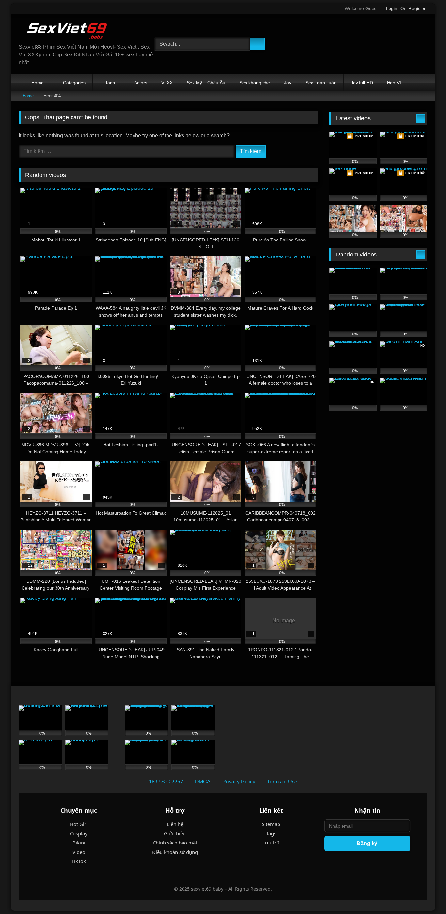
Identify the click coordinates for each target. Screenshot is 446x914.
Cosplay (79, 833)
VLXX (167, 82)
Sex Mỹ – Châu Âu (206, 82)
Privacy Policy (238, 781)
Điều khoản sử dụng (175, 852)
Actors (140, 82)
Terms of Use (282, 781)
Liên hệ (175, 824)
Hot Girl (79, 824)
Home (37, 82)
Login (391, 8)
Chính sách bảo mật (175, 842)
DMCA (203, 781)
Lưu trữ (271, 842)
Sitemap (271, 824)
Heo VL (394, 82)
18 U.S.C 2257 (166, 781)
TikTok (79, 861)
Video (78, 852)
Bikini (78, 842)
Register (417, 8)
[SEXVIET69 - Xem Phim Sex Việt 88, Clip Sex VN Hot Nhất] (68, 31)
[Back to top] (426, 894)
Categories (74, 82)
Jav (287, 82)
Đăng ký (367, 843)
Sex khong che (254, 82)
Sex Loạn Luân (321, 82)
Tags (110, 82)
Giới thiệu (175, 833)
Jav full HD (362, 82)
